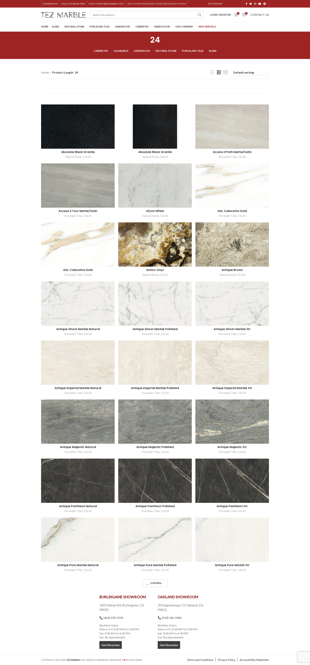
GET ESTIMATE (215, 3)
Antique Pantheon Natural (78, 506)
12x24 (87, 156)
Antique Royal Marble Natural (78, 624)
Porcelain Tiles (228, 156)
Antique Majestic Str (232, 447)
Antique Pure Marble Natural (77, 565)
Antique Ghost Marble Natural (78, 329)
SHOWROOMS (50, 3)
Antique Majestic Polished (155, 447)
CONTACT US (259, 14)
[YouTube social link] (259, 3)
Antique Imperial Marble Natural (78, 388)
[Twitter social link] (250, 3)
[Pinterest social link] (264, 3)
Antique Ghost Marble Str (232, 329)
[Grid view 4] (225, 72)
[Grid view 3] (219, 72)
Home (45, 72)
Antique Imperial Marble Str (232, 388)
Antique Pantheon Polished (155, 506)
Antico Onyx (155, 270)
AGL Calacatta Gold (232, 211)
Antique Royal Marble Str (232, 624)
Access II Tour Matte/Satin (77, 211)
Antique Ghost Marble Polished (155, 329)
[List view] (212, 72)
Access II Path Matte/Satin (232, 152)
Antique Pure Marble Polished (155, 565)
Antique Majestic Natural (78, 447)
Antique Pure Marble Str (232, 565)
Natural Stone (73, 156)
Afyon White (155, 211)
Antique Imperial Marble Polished (155, 388)
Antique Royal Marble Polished (155, 624)
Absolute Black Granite (78, 152)
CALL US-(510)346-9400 (73, 3)
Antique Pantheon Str (232, 506)
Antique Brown (232, 270)
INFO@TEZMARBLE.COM (111, 3)
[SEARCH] (200, 15)
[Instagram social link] (255, 3)
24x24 (164, 156)
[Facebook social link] (246, 3)
